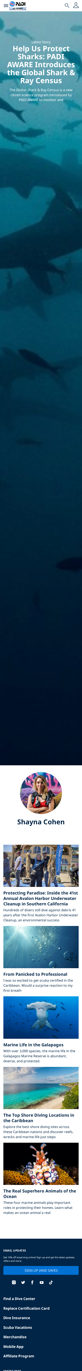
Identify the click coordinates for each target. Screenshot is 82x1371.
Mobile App (13, 1346)
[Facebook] (32, 1283)
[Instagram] (14, 1283)
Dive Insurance (16, 1317)
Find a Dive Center (19, 1298)
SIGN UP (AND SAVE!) (41, 1270)
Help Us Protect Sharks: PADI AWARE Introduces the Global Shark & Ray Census (41, 64)
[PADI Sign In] (76, 6)
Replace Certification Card (26, 1308)
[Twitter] (23, 1283)
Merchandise (14, 1336)
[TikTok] (51, 1283)
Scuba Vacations (17, 1327)
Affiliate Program (18, 1356)
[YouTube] (42, 1283)
